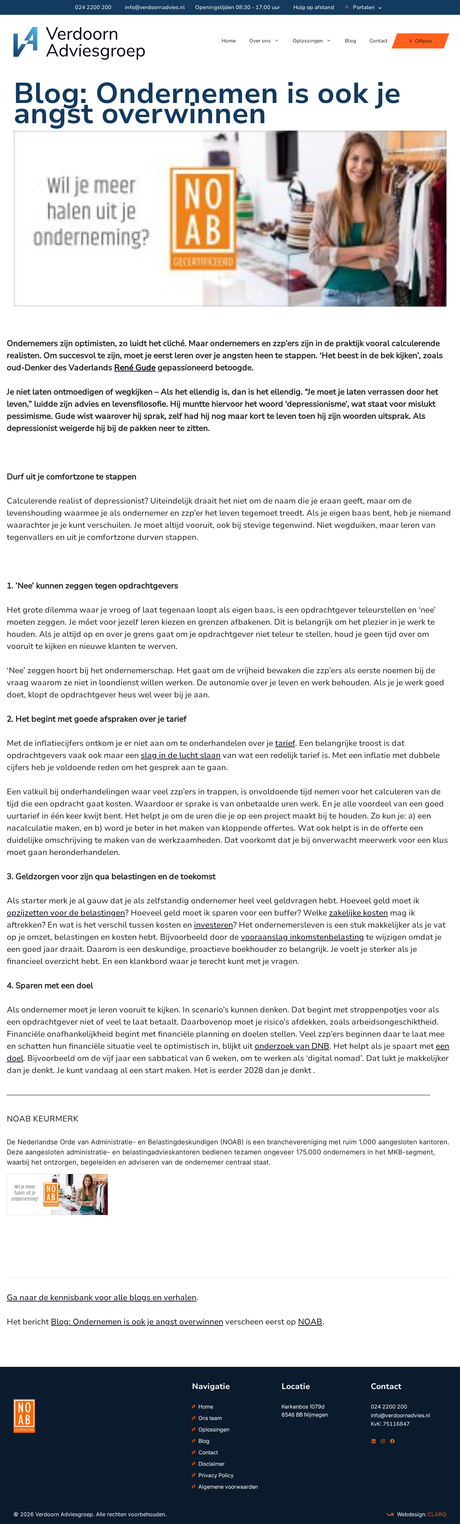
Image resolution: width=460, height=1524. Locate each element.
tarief (285, 743)
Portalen (364, 7)
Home (229, 40)
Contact (378, 40)
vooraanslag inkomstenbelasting (302, 937)
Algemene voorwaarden (228, 1486)
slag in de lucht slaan (181, 755)
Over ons (260, 40)
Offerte (423, 40)
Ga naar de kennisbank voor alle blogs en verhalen (101, 1297)
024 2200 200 (93, 7)
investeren (213, 925)
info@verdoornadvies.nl (155, 7)
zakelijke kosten (358, 912)
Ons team (210, 1418)
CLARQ (436, 1514)
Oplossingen (308, 40)
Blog (350, 40)
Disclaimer (211, 1463)
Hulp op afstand (313, 7)
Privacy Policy (216, 1475)
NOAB (310, 1321)
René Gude (135, 367)
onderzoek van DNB (292, 1046)
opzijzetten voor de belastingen (66, 912)
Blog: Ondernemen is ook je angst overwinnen (137, 1321)
